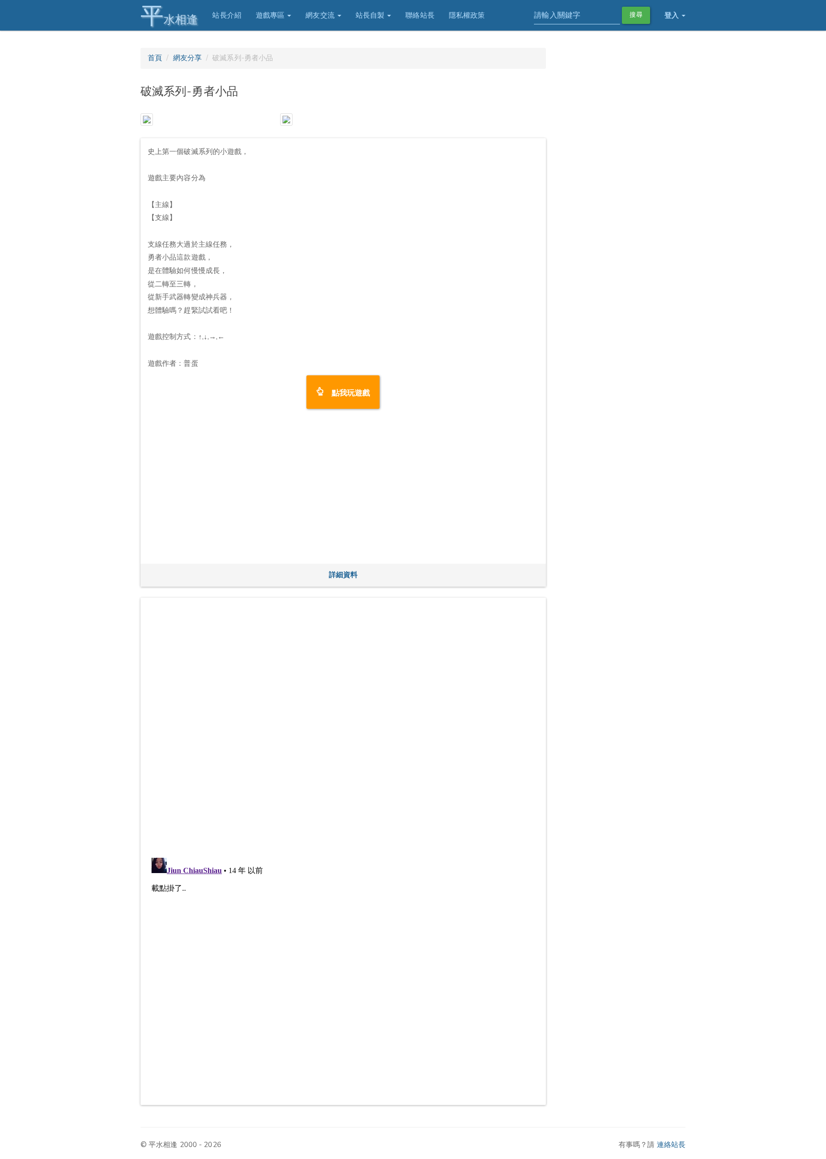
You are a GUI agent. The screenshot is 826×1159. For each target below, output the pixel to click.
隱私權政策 (467, 15)
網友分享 (187, 58)
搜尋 (636, 15)
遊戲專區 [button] (271, 15)
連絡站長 (671, 1144)
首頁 (155, 58)
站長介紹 (226, 15)
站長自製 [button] (371, 15)
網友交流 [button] (321, 15)
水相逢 (169, 15)
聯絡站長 (419, 15)
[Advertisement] (343, 490)
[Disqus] (343, 724)
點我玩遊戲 (347, 391)
